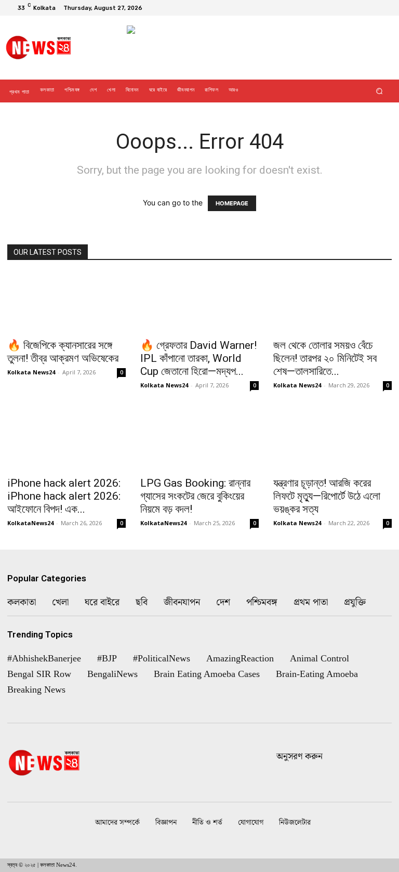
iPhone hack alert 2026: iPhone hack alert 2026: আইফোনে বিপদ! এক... (64, 496)
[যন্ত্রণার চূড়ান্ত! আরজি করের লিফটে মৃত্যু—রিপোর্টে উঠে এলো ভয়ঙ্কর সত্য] (332, 441)
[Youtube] (383, 8)
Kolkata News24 (31, 372)
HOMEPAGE (232, 203)
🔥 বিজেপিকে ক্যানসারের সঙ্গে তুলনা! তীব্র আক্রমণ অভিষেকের (62, 352)
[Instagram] (346, 8)
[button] (379, 91)
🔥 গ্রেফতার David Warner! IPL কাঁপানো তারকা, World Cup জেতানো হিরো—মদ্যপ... (198, 358)
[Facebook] (333, 8)
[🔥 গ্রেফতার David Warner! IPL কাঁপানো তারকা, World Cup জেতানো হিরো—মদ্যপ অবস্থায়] (199, 303)
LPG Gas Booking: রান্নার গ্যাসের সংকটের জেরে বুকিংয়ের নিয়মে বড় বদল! (195, 496)
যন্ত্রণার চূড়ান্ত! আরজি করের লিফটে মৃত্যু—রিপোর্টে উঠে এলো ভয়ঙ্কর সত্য (326, 496)
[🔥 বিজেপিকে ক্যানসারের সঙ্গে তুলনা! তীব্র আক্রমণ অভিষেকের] (66, 303)
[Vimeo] (371, 8)
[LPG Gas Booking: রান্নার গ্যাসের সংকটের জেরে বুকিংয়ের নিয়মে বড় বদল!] (199, 441)
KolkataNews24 (30, 523)
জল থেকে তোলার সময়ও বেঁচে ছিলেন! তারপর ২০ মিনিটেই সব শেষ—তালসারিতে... (325, 358)
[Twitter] (358, 8)
